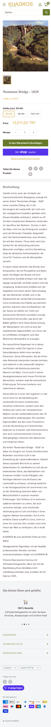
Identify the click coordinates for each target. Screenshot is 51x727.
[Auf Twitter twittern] (41, 168)
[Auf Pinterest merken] (36, 168)
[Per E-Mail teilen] (30, 174)
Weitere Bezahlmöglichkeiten (25, 158)
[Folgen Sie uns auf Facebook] (5, 682)
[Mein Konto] (40, 4)
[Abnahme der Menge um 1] (15, 132)
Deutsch (7, 668)
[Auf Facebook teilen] (30, 168)
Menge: (7, 132)
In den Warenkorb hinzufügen (25, 143)
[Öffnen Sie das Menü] (4, 4)
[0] (46, 4)
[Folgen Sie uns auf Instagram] (10, 682)
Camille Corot (11, 98)
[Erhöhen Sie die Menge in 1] (34, 132)
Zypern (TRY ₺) (27, 668)
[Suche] (46, 12)
